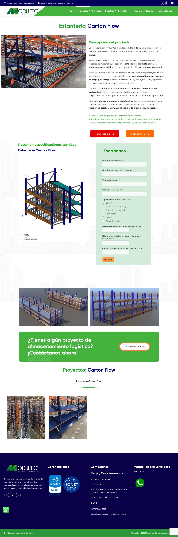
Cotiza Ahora (138, 134)
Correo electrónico (112, 190)
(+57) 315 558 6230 (98, 509)
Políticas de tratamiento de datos (18, 533)
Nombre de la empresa (114, 160)
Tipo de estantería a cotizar (116, 199)
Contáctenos (165, 11)
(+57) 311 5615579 (66, 3)
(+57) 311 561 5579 (98, 484)
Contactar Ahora (133, 347)
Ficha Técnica (102, 134)
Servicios (96, 11)
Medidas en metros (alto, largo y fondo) (122, 226)
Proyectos (123, 11)
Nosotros (109, 11)
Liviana (109, 217)
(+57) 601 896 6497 (49, 3)
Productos (83, 11)
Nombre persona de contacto (117, 170)
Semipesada (112, 214)
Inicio (71, 11)
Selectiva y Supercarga (117, 206)
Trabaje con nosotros (143, 11)
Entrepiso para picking (116, 210)
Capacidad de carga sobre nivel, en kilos (122, 248)
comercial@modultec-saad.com (21, 3)
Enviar (108, 259)
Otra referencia (113, 221)
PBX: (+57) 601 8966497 (101, 479)
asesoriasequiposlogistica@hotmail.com (108, 514)
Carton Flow (111, 203)
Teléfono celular (111, 180)
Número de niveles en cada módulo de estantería (121, 237)
